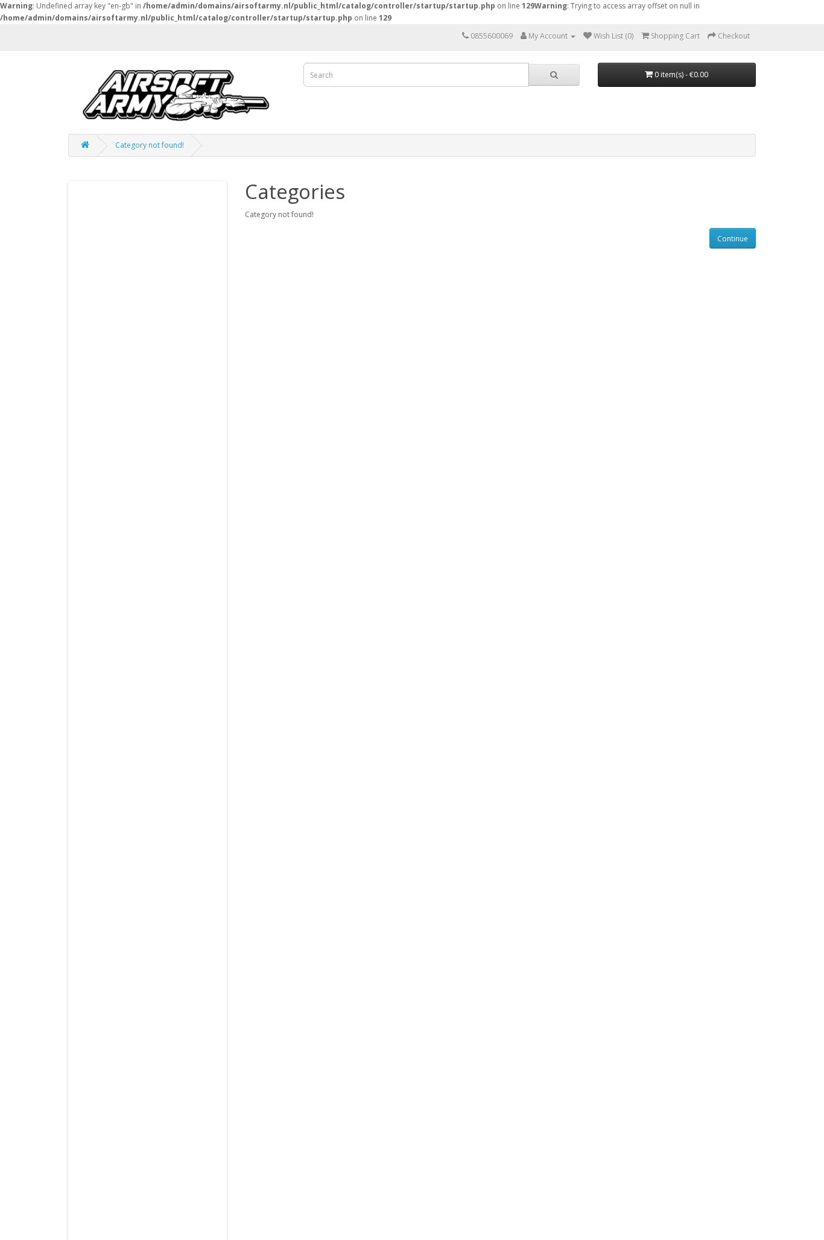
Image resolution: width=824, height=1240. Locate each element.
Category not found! (149, 145)
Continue (732, 238)
